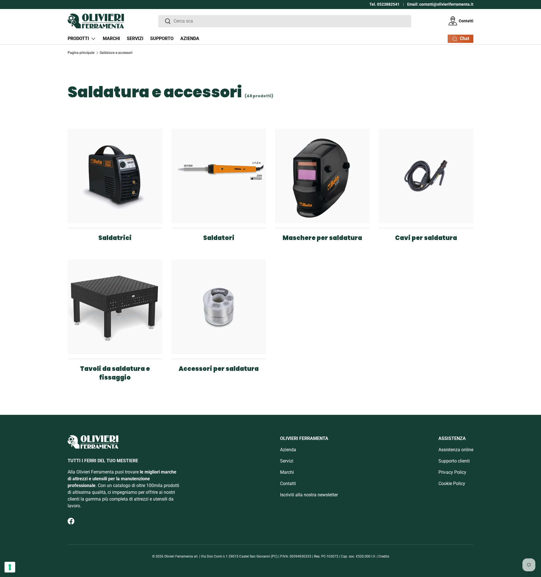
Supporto (162, 38)
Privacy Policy (452, 472)
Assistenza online (455, 449)
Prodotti (78, 38)
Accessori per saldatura (219, 368)
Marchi (111, 38)
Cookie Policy (451, 483)
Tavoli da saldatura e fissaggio (115, 373)
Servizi (135, 38)
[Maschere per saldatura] (322, 176)
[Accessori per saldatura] (218, 306)
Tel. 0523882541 (384, 4)
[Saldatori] (218, 176)
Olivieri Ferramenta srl (181, 556)
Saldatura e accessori (116, 53)
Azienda (189, 38)
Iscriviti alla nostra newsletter (309, 494)
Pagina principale (81, 53)
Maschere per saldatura (322, 238)
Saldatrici (115, 238)
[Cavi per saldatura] (426, 176)
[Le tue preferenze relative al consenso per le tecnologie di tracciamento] (10, 567)
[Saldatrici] (115, 176)
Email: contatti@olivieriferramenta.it (440, 4)
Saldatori (218, 238)
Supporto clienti (454, 461)
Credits (383, 556)
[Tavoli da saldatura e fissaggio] (115, 306)
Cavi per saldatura (426, 238)
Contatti (466, 20)
